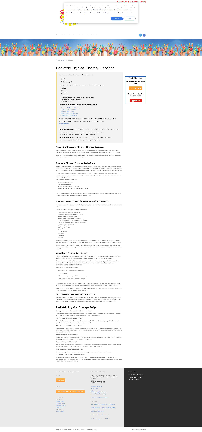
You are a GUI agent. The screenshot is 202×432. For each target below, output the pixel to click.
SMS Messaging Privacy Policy (99, 392)
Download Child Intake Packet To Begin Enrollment (70, 391)
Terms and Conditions (96, 386)
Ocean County (59, 407)
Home (58, 35)
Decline (129, 18)
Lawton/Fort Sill (60, 411)
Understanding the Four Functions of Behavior (103, 404)
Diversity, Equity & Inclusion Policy (100, 397)
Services (64, 35)
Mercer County (60, 401)
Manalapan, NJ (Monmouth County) (70, 107)
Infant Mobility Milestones (97, 411)
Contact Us (94, 35)
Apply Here (135, 100)
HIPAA (92, 390)
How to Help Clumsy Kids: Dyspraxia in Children (103, 407)
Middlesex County (60, 403)
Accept (117, 18)
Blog (87, 35)
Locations (73, 35)
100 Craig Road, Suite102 (137, 374)
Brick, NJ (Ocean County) (67, 111)
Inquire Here (135, 88)
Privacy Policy (94, 388)
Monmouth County (61, 405)
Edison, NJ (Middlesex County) (68, 109)
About (81, 35)
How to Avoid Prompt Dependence (100, 415)
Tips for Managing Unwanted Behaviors (101, 419)
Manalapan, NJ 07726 (136, 377)
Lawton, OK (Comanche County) (69, 115)
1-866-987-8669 (64, 124)
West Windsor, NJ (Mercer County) (69, 113)
